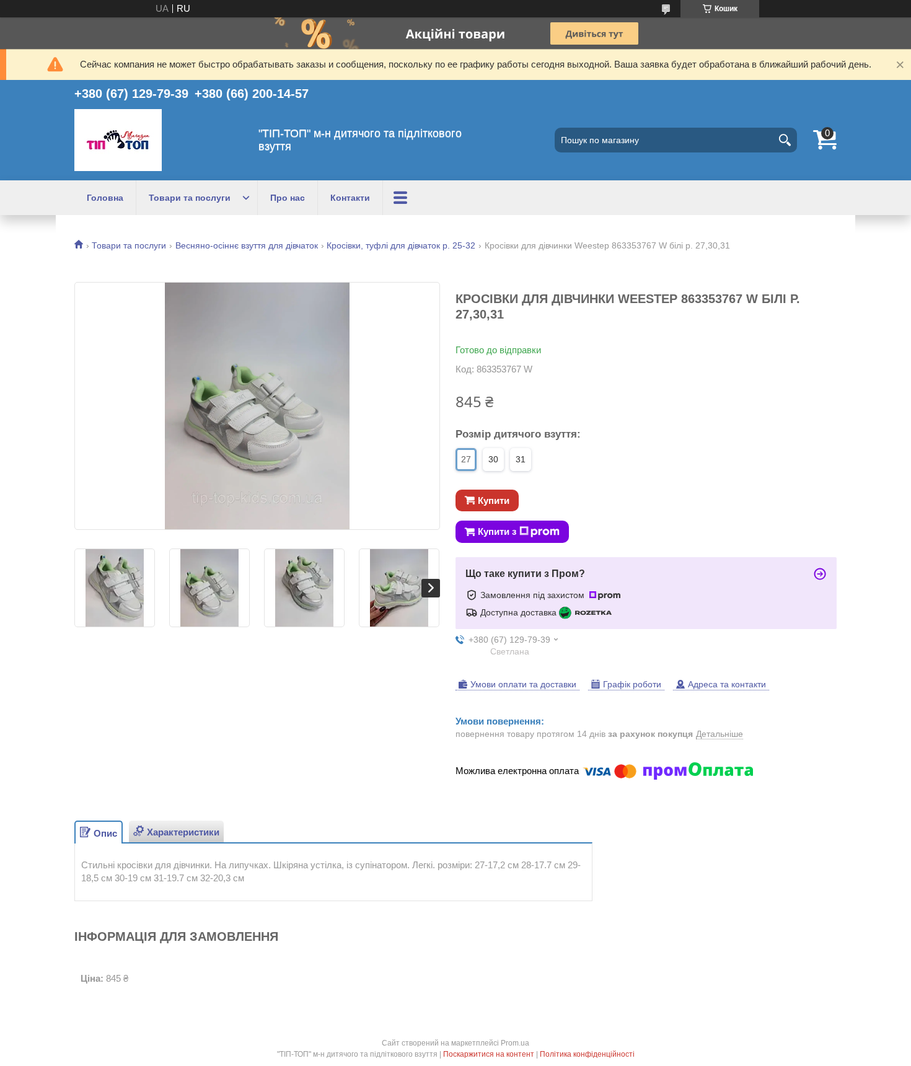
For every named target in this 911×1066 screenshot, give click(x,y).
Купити (493, 500)
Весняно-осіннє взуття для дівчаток (246, 245)
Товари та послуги (190, 198)
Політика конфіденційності (587, 1054)
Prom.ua (515, 1043)
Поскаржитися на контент (488, 1054)
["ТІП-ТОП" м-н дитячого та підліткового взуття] (118, 140)
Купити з (497, 531)
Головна (105, 198)
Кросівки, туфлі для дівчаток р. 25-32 (401, 245)
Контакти (350, 198)
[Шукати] (784, 140)
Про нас (287, 198)
